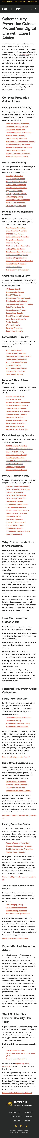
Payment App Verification (16, 205)
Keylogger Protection (14, 417)
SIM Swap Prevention (14, 175)
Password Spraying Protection (18, 144)
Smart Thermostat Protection (18, 316)
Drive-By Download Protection (18, 411)
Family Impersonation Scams (17, 510)
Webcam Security (13, 325)
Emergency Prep (16, 1116)
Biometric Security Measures (17, 486)
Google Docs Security (14, 240)
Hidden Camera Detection (16, 513)
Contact (27, 1120)
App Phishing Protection (15, 228)
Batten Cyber (24, 55)
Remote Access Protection (16, 429)
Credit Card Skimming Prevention (19, 448)
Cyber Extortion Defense (16, 495)
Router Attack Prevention (16, 353)
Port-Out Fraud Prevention (16, 187)
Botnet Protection (13, 399)
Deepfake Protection (14, 501)
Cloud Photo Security (14, 492)
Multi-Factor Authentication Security (20, 141)
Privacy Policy (15, 1132)
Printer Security (12, 322)
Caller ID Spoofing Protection (18, 489)
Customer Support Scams (16, 258)
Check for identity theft (15, 1050)
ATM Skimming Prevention (16, 446)
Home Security (28, 1112)
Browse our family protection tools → (16, 757)
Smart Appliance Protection (17, 301)
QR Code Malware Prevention (18, 246)
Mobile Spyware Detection (16, 181)
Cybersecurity (14, 1112)
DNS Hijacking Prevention (16, 359)
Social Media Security (14, 528)
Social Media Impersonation (17, 504)
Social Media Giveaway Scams (18, 531)
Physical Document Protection (18, 153)
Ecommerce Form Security (16, 454)
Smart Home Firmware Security (18, 298)
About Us (29, 1116)
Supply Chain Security (14, 331)
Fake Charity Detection (15, 458)
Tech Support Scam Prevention (18, 252)
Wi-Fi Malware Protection (16, 368)
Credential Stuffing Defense (17, 126)
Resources (17, 1120)
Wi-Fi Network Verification (16, 362)
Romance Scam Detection (16, 469)
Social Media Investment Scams (18, 460)
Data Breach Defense (14, 374)
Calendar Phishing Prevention (17, 237)
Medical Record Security (15, 135)
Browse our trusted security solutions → (17, 1093)
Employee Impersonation (16, 507)
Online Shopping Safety (15, 466)
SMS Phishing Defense (15, 234)
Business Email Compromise (17, 255)
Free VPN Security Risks (15, 371)
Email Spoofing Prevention (16, 231)
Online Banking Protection (16, 138)
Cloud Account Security (15, 129)
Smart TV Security (13, 295)
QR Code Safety (12, 243)
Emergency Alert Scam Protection (19, 260)
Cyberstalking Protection (16, 498)
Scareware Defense (14, 266)
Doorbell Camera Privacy (16, 310)
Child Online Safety (13, 516)
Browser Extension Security (17, 405)
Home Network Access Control (18, 356)
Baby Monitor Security (15, 307)
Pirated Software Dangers (16, 420)
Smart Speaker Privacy (15, 292)
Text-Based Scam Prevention (17, 270)
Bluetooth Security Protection (18, 199)
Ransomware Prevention (15, 423)
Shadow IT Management (16, 522)
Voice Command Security (16, 319)
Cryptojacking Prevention (16, 408)
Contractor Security (14, 534)
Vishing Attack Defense (15, 249)
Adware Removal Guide (15, 396)
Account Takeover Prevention (17, 123)
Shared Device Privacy (15, 525)
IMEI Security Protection (16, 184)
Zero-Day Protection (14, 328)
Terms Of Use (24, 1132)
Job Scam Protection (14, 464)
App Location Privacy (14, 190)
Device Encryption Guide (15, 150)
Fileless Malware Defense (16, 414)
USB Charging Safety (14, 196)
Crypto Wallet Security (15, 452)
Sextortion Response (14, 519)
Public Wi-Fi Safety (13, 365)
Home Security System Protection (19, 304)
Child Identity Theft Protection (18, 132)
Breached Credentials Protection (19, 147)
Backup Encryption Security (17, 156)
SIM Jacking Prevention (15, 178)
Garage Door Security (14, 313)
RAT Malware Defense (15, 426)
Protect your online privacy (16, 1059)
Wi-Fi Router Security (14, 350)
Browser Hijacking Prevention (18, 402)
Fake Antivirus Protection (16, 264)
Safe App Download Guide (16, 193)
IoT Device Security (13, 289)
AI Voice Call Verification (15, 202)
